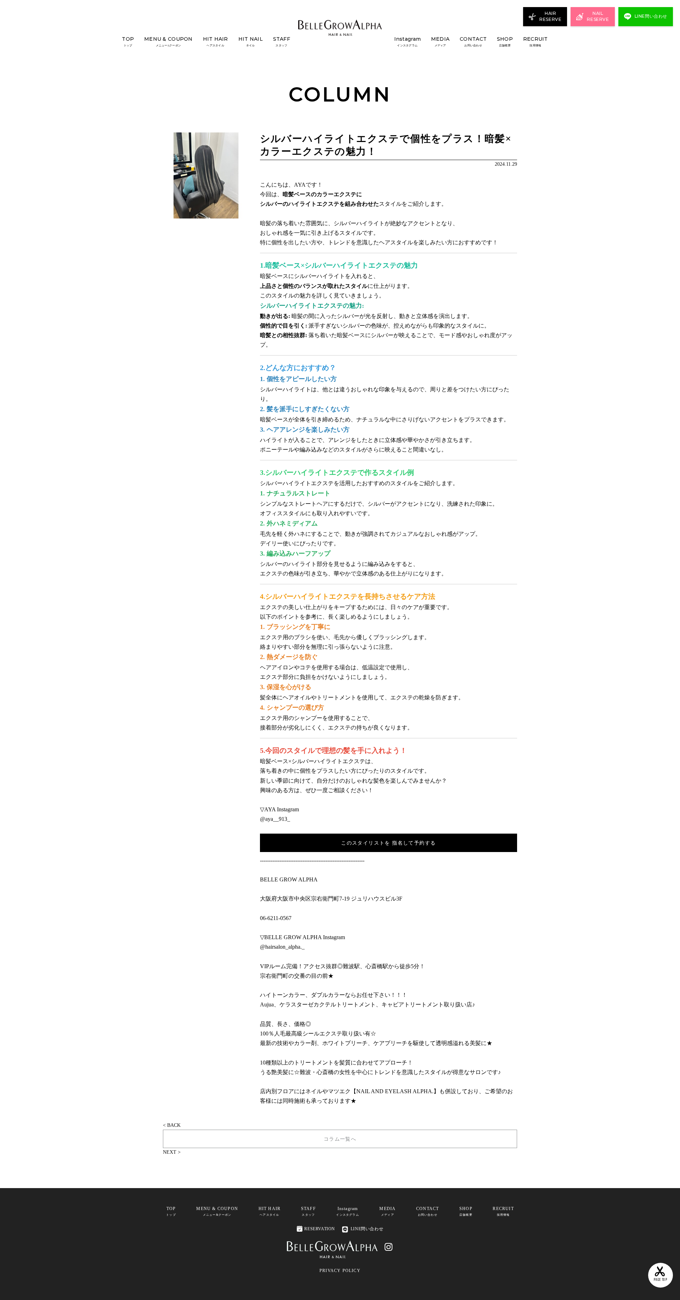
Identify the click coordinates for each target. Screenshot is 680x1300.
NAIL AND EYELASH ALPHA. (395, 1091)
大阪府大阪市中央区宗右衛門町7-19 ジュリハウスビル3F (331, 899)
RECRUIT (535, 41)
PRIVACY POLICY (340, 1270)
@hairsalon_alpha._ (282, 947)
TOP (128, 41)
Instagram (407, 41)
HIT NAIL (250, 41)
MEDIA (440, 41)
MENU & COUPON (168, 41)
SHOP (505, 41)
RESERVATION (316, 1229)
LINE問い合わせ (367, 1228)
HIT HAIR (215, 41)
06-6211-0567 (275, 918)
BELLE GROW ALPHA (289, 879)
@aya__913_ (275, 819)
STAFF (281, 41)
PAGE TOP (660, 1274)
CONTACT (473, 41)
